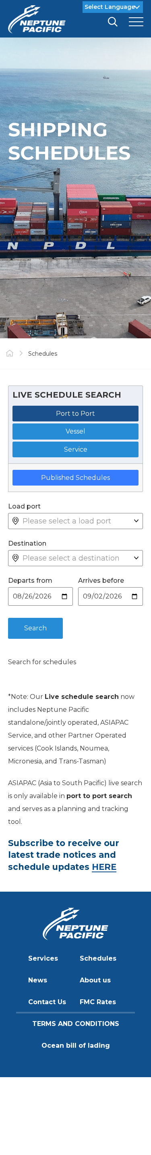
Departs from (30, 580)
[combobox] (79, 521)
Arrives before (101, 580)
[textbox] (79, 521)
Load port (24, 506)
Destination (27, 543)
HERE (104, 867)
